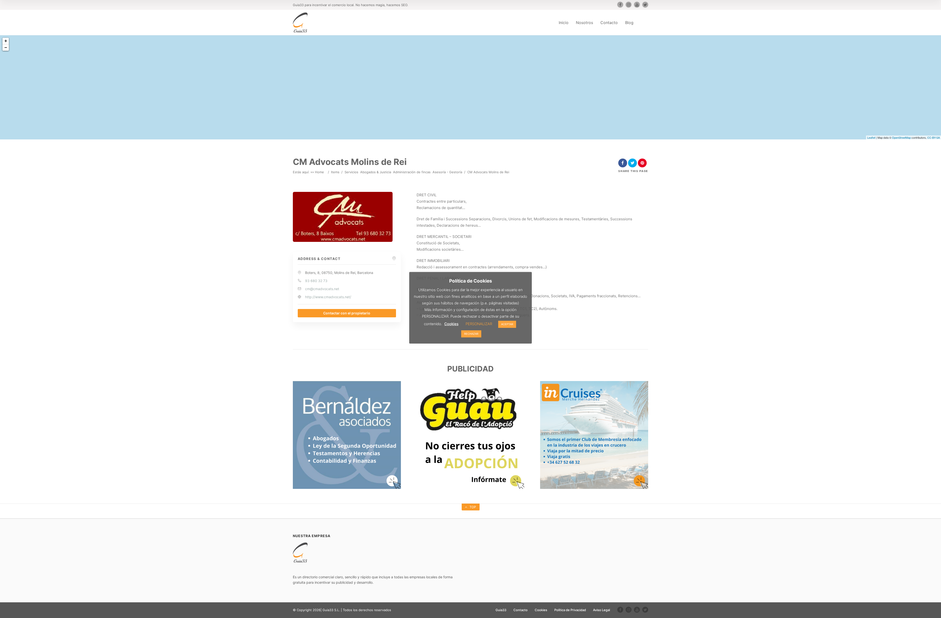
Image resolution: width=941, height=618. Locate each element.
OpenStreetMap (901, 137)
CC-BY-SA (933, 137)
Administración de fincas (412, 172)
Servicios (351, 172)
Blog (629, 22)
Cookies (541, 610)
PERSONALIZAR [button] (479, 323)
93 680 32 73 (316, 281)
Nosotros (584, 22)
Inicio (564, 22)
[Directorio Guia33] (300, 22)
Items (335, 172)
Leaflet (871, 137)
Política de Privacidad (570, 610)
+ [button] (5, 40)
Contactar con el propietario (346, 313)
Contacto (609, 22)
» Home (318, 172)
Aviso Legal (601, 610)
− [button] (5, 47)
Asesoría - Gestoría (447, 172)
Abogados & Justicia (375, 172)
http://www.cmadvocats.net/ (328, 297)
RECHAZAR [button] (471, 333)
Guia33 (500, 610)
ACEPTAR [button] (507, 324)
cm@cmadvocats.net (322, 289)
